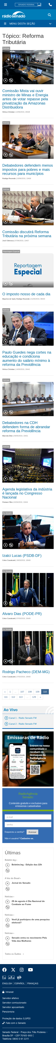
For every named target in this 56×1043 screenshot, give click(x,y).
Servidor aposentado (13, 1007)
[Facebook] (5, 970)
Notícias (6, 48)
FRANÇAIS (32, 983)
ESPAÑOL (19, 983)
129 (34, 697)
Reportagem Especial (11, 251)
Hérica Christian (8, 112)
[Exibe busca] (49, 15)
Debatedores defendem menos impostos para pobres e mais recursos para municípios (27, 169)
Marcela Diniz (7, 436)
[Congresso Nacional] (11, 977)
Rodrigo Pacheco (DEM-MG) (26, 672)
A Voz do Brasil (12, 878)
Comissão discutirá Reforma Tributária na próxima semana (26, 234)
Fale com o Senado (15, 1023)
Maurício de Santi (8, 299)
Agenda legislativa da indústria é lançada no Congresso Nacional (27, 493)
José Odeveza (8, 241)
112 (13, 697)
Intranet (9, 992)
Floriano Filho (7, 502)
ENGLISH (7, 983)
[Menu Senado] (6, 4)
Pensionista (8, 1011)
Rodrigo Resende (9, 178)
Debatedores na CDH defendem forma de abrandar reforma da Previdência (26, 427)
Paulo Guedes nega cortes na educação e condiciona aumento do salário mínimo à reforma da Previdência (26, 358)
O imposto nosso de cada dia (26, 294)
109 (37, 691)
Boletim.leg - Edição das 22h (27, 864)
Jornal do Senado (21, 883)
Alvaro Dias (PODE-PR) (22, 614)
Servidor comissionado (14, 1002)
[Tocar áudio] (5, 80)
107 (22, 691)
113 (21, 697)
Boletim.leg (10, 860)
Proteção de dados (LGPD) (16, 1018)
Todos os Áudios (13, 954)
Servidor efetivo (10, 998)
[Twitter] (13, 970)
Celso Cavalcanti (8, 560)
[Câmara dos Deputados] (4, 977)
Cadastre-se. (27, 838)
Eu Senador (7, 513)
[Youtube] (29, 970)
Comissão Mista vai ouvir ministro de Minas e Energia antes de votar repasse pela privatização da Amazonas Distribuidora (25, 99)
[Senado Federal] (28, 5)
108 (30, 691)
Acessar (32, 832)
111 (6, 697)
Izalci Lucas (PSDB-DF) (22, 555)
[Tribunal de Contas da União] (18, 977)
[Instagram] (22, 970)
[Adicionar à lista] (11, 80)
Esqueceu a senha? (14, 832)
